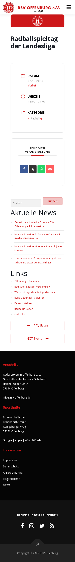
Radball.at (19, 314)
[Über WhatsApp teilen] (41, 169)
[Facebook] (22, 526)
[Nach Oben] (37, 544)
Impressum (10, 460)
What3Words (33, 440)
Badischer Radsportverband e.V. (32, 286)
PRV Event (41, 325)
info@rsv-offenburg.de (17, 397)
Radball (35, 118)
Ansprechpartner (13, 472)
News (6, 485)
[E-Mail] (50, 169)
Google (7, 440)
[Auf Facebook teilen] (24, 169)
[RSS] (52, 526)
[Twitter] (42, 526)
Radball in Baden (23, 309)
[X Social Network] (33, 169)
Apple (18, 440)
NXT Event (34, 338)
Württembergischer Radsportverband (35, 292)
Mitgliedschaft (11, 479)
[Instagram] (31, 526)
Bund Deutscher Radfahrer (29, 297)
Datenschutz (11, 466)
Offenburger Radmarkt (27, 281)
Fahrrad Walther (23, 303)
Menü (68, 7)
